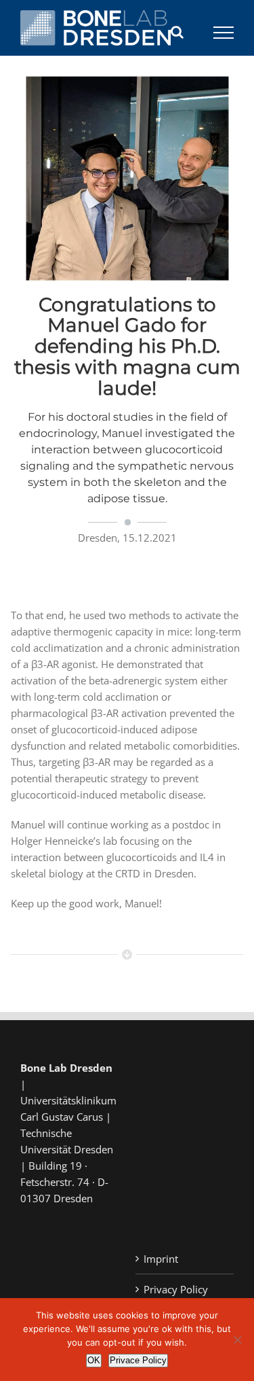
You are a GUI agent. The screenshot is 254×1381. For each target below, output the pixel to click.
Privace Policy (138, 1360)
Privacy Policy (176, 1289)
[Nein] (237, 1339)
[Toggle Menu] (223, 33)
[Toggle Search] (177, 32)
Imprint (161, 1258)
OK (93, 1360)
